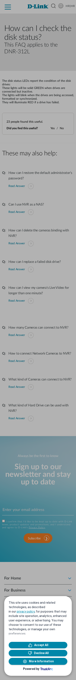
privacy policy (26, 611)
